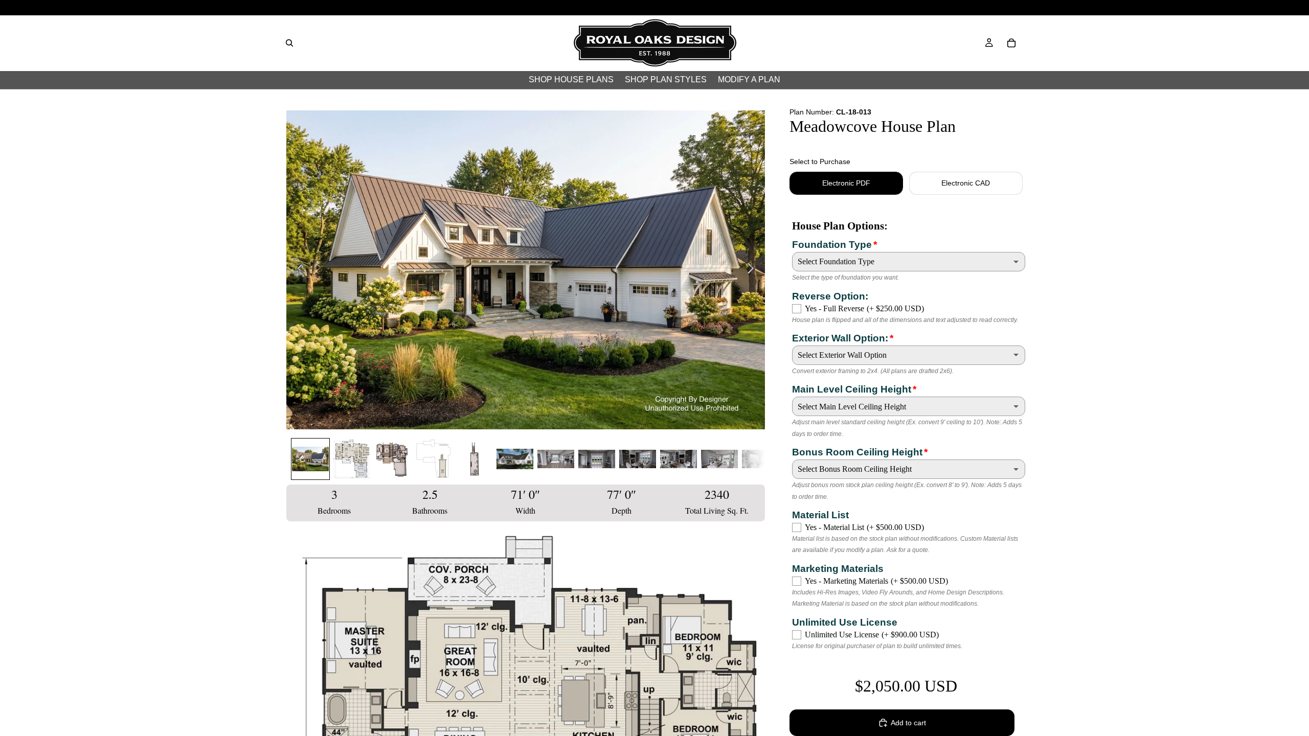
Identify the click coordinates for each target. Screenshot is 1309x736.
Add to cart (908, 723)
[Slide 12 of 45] (760, 459)
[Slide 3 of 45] (392, 459)
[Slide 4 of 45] (433, 459)
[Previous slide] (297, 270)
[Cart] (1011, 43)
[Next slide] (753, 270)
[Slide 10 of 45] (678, 459)
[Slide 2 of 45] (351, 459)
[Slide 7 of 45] (555, 459)
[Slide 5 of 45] (474, 459)
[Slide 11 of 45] (719, 459)
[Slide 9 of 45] (637, 459)
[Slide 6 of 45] (514, 459)
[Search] (289, 43)
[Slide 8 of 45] (596, 459)
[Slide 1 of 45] (310, 459)
